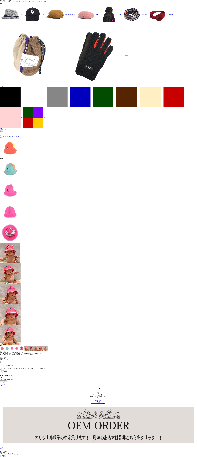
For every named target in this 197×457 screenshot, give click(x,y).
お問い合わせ (26, 454)
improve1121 (2, 448)
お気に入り (3, 372)
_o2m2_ (1, 449)
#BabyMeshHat (2, 351)
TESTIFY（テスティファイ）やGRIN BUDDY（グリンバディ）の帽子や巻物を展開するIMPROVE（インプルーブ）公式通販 (23, 1)
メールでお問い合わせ (4, 382)
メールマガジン (32, 454)
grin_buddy (2, 446)
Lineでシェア (2, 384)
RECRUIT (2, 132)
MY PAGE (2, 134)
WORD (1, 128)
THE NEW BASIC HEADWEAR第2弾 (98, 403)
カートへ (1, 385)
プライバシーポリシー (19, 454)
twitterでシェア (2, 383)
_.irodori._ (1, 447)
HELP (1, 133)
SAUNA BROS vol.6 (98, 395)
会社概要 (1, 454)
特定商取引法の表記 (7, 454)
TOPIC (98, 398)
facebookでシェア (3, 383)
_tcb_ (1, 450)
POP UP (1, 131)
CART (1, 135)
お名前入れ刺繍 (98, 400)
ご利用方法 (13, 454)
